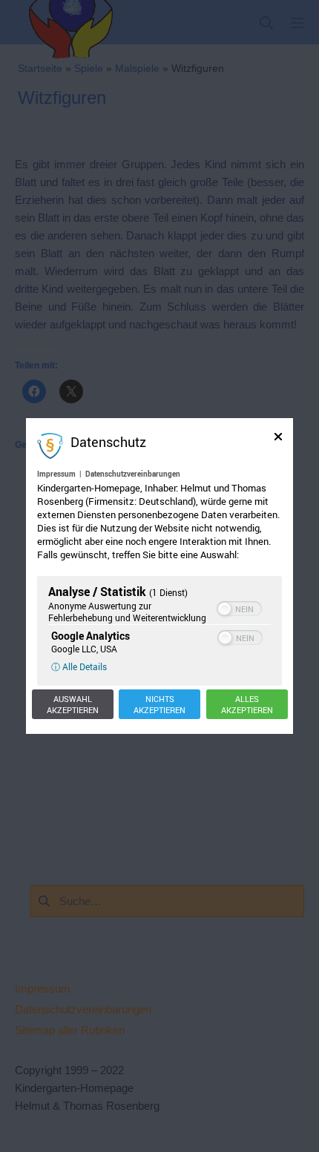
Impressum (56, 474)
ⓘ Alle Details (79, 666)
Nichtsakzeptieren (159, 704)
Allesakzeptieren (247, 704)
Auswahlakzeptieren (73, 704)
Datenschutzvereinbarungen (132, 474)
